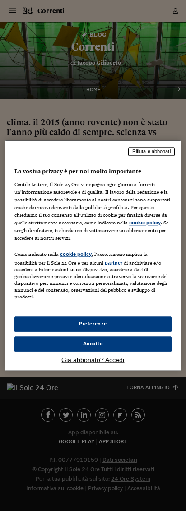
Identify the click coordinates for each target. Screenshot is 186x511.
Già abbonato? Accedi (92, 360)
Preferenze (93, 324)
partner (113, 262)
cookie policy (145, 222)
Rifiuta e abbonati (151, 151)
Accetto (93, 344)
